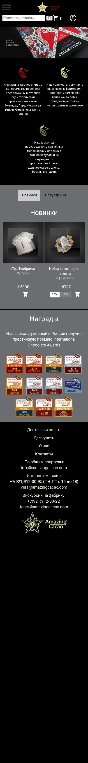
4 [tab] (51, 61)
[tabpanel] (44, 42)
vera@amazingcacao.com (44, 487)
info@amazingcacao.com (44, 467)
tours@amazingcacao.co (42, 506)
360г (54, 294)
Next (80, 42)
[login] (73, 18)
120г (65, 294)
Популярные (55, 195)
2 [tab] (37, 61)
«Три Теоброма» (23, 269)
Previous (2, 42)
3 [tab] (44, 61)
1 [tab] (30, 61)
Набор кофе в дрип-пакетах (64, 271)
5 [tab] (57, 61)
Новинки (29, 195)
